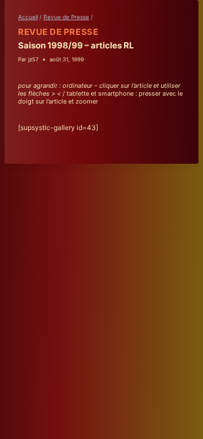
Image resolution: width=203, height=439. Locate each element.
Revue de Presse (58, 31)
